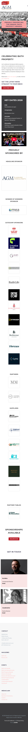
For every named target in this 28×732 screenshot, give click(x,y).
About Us (4, 694)
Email (3, 583)
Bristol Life (4, 657)
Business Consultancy (7, 696)
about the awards (11, 76)
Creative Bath (5, 679)
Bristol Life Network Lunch (8, 676)
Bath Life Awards (6, 668)
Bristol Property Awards (8, 677)
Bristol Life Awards (6, 674)
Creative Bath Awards (7, 681)
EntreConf (4, 683)
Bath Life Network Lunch (8, 670)
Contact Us (4, 699)
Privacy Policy (20, 720)
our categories (5, 78)
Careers (3, 697)
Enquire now (14, 539)
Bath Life (4, 655)
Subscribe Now (8, 88)
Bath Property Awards (7, 672)
